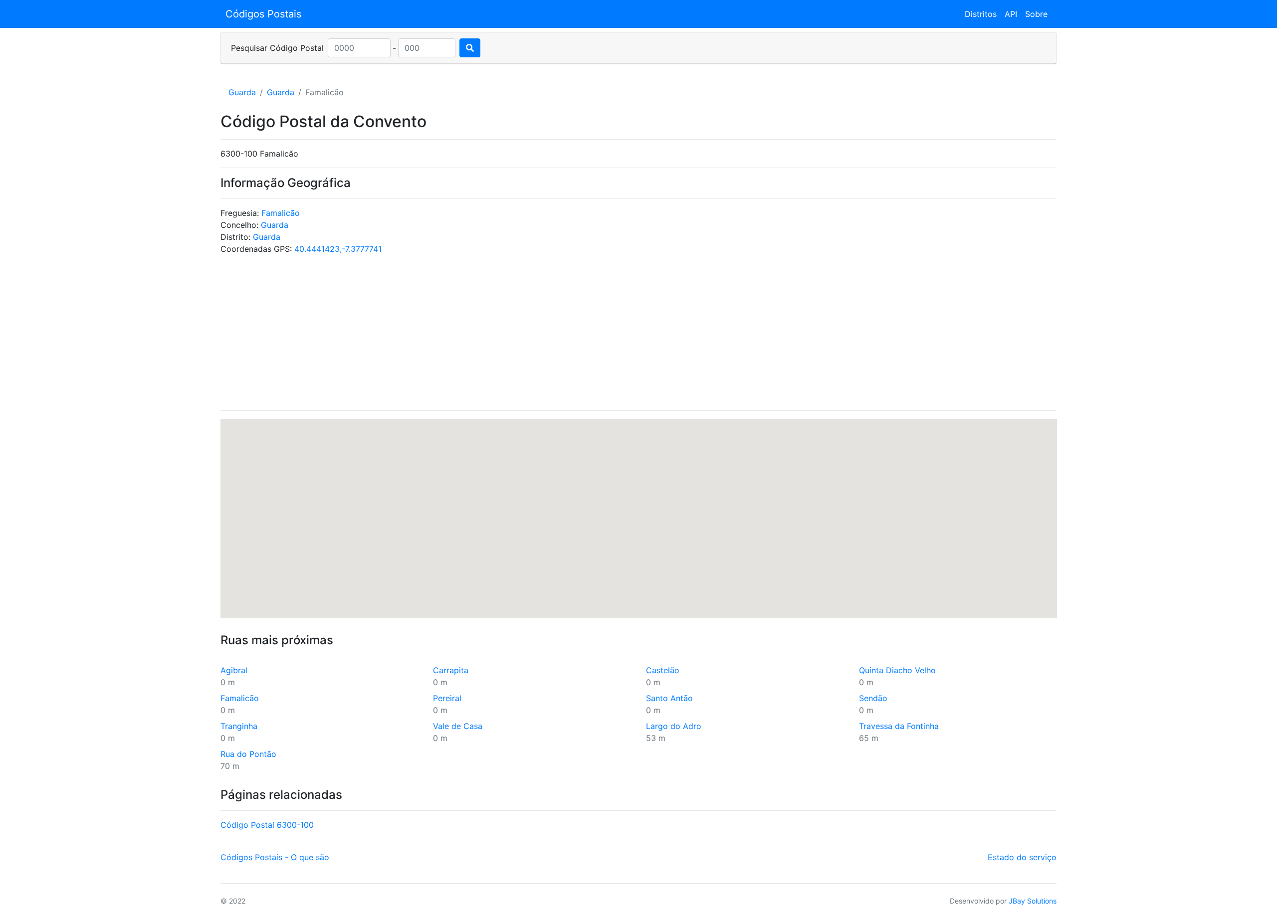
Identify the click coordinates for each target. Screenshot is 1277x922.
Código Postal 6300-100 (267, 825)
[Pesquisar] (469, 47)
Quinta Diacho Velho (897, 670)
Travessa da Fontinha (899, 726)
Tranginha (238, 726)
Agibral (233, 670)
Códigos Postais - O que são (274, 857)
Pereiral (447, 698)
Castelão (662, 670)
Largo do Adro (673, 726)
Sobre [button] (1036, 14)
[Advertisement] (638, 332)
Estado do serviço (1022, 857)
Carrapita (450, 670)
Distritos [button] (981, 14)
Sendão (873, 698)
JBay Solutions (1033, 901)
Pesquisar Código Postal (277, 48)
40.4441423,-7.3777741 (338, 249)
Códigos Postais (263, 14)
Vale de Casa (457, 726)
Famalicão (280, 213)
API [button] (1011, 14)
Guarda (242, 92)
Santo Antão (669, 698)
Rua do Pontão (248, 754)
